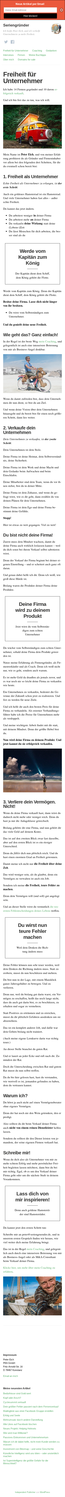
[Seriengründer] (56, 30)
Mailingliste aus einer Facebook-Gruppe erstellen (28, 1411)
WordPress (45, 1492)
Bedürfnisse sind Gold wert (17, 1393)
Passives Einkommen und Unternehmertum (25, 1437)
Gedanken (51, 50)
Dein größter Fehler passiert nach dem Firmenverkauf (30, 1406)
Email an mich (10, 1376)
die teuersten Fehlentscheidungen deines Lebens (31, 908)
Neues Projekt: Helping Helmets (19, 1428)
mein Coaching (47, 341)
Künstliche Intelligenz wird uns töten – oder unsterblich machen (31, 1454)
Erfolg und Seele (11, 1415)
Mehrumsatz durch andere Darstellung (23, 1419)
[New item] (6, 41)
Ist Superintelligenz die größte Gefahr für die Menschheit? (25, 1462)
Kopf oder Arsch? (13, 1397)
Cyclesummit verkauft (14, 1402)
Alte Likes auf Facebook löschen (20, 1424)
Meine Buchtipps (37, 55)
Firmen (21, 55)
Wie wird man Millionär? (15, 1433)
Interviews (8, 55)
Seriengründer (16, 25)
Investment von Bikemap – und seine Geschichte (28, 1449)
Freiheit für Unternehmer (15, 50)
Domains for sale (26, 59)
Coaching (37, 50)
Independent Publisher (25, 1492)
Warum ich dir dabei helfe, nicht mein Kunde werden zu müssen (31, 1443)
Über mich (8, 59)
